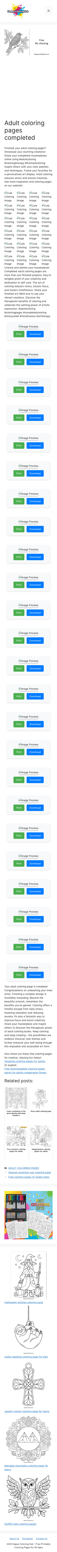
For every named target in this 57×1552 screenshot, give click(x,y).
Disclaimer (27, 1538)
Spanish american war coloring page (29, 1172)
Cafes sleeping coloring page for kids (26, 1356)
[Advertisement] (28, 89)
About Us (14, 1538)
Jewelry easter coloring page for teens (26, 1411)
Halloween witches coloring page (23, 1302)
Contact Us (41, 1538)
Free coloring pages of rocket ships (28, 1177)
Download (35, 334)
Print (18, 334)
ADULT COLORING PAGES (23, 1168)
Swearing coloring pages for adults (24, 1061)
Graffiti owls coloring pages (20, 1524)
